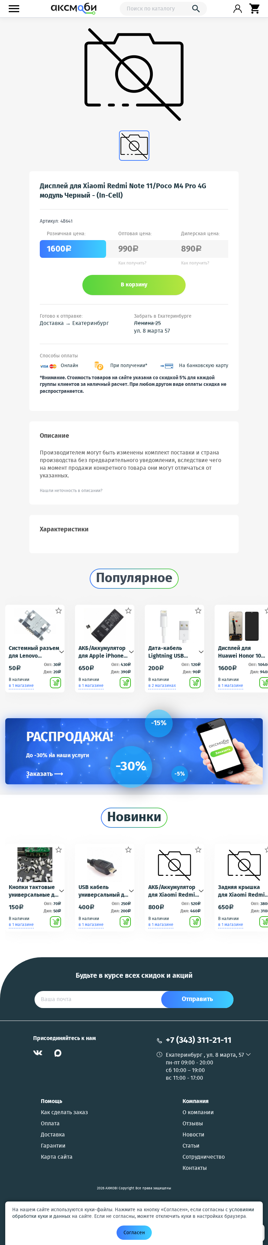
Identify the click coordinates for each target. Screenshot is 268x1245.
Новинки (134, 818)
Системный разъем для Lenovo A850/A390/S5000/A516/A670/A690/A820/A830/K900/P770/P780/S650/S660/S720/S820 (35, 652)
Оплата (50, 1124)
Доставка (53, 1135)
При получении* (128, 366)
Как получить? (132, 263)
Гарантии (53, 1146)
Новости (193, 1135)
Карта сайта (57, 1157)
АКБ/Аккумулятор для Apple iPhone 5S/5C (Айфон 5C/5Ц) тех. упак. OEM (102, 652)
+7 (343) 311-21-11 (198, 1040)
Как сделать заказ (64, 1113)
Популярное (134, 579)
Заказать (44, 774)
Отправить (197, 999)
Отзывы (193, 1124)
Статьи (191, 1146)
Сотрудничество (204, 1157)
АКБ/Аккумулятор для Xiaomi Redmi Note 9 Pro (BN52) (171, 891)
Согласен (134, 1233)
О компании (198, 1113)
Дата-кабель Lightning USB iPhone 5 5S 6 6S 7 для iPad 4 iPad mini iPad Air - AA (171, 652)
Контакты (195, 1168)
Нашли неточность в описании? (71, 490)
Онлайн (69, 366)
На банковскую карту (203, 366)
